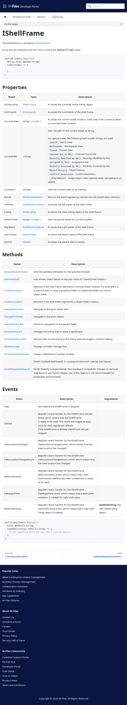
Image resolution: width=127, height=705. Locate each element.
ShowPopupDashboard (16, 354)
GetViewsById (11, 279)
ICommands (29, 112)
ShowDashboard (13, 331)
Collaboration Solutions (14, 586)
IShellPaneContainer (33, 204)
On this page (11, 24)
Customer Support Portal (15, 657)
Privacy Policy (9, 635)
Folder (35, 121)
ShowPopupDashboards (17, 369)
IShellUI (41, 49)
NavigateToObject (13, 316)
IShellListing (29, 104)
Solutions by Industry (13, 591)
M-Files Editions (10, 600)
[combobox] (105, 6)
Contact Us (8, 617)
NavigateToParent (13, 324)
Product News (9, 680)
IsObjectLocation (13, 301)
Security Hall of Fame (13, 640)
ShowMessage (12, 346)
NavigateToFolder (13, 309)
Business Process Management (18, 581)
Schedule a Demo (11, 621)
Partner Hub (8, 661)
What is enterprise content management (23, 577)
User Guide (8, 671)
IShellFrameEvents (32, 197)
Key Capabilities (10, 595)
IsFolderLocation (13, 290)
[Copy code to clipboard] (121, 58)
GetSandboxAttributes (16, 271)
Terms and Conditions (14, 685)
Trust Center (8, 631)
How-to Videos (10, 675)
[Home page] (5, 17)
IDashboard (43, 43)
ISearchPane (29, 234)
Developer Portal (11, 666)
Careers (6, 626)
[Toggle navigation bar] (4, 6)
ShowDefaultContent (15, 339)
